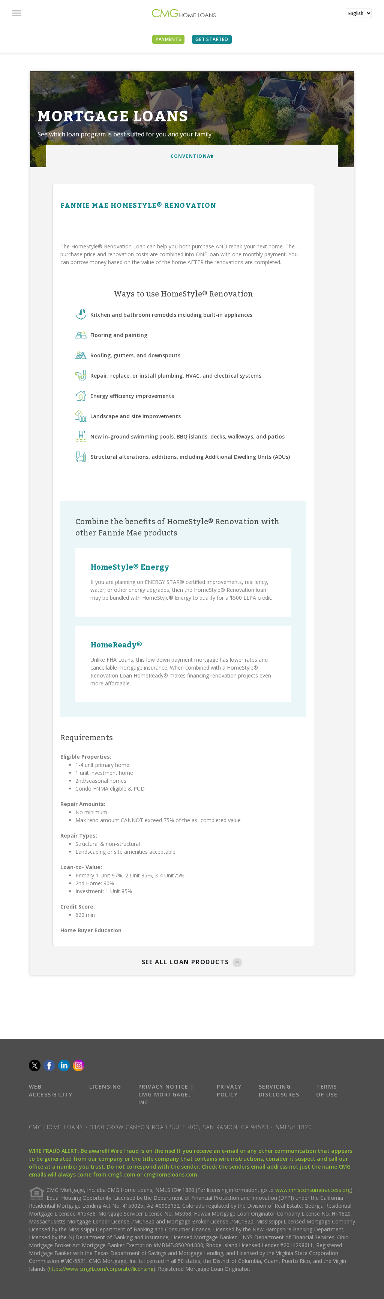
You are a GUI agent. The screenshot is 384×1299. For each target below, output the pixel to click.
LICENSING (105, 1086)
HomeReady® (116, 645)
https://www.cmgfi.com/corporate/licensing (101, 1268)
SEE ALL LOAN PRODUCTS (185, 962)
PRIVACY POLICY (229, 1090)
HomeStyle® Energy (129, 567)
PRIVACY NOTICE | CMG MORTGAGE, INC (166, 1094)
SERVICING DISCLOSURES (279, 1090)
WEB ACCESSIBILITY (51, 1090)
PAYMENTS (168, 39)
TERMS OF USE (327, 1090)
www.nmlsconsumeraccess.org (313, 1189)
